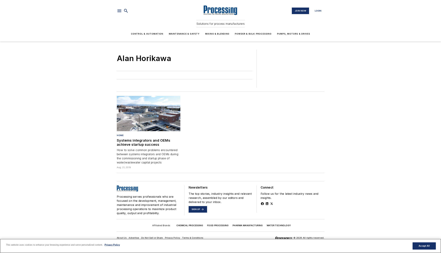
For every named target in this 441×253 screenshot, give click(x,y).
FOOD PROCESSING (217, 225)
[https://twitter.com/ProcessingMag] (271, 203)
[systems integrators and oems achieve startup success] (148, 113)
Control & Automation (147, 33)
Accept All (424, 246)
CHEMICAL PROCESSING (189, 225)
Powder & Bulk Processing (253, 33)
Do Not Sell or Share (152, 237)
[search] (126, 10)
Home (120, 135)
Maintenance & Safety (184, 33)
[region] (220, 246)
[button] (119, 10)
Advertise (134, 237)
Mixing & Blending (217, 33)
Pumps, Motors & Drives (293, 33)
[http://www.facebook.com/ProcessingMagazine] (262, 203)
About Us (122, 237)
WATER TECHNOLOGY (279, 225)
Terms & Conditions (192, 237)
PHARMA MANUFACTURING (248, 225)
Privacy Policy (172, 237)
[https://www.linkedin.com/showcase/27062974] (267, 203)
